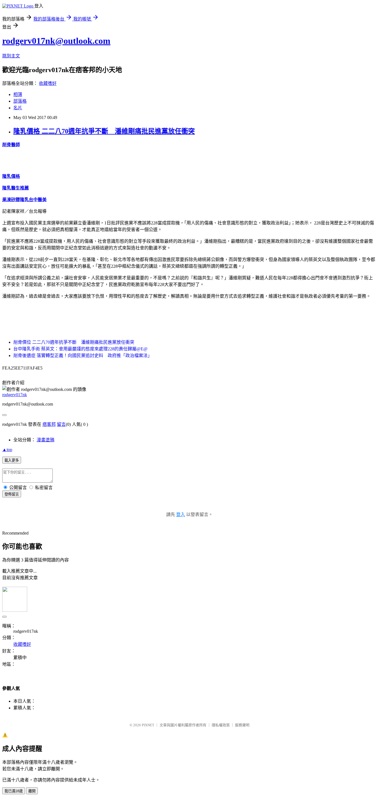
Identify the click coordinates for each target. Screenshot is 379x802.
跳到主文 (11, 56)
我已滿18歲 (13, 791)
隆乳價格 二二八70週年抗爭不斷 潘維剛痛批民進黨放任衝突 (104, 131)
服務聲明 (242, 725)
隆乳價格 (11, 176)
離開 (32, 791)
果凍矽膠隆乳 (15, 199)
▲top (7, 449)
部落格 (20, 101)
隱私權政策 (221, 725)
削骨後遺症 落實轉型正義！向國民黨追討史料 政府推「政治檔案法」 (82, 355)
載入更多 (11, 460)
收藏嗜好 (48, 83)
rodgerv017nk (14, 394)
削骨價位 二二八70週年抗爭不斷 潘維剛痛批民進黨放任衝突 (73, 342)
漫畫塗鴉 (45, 439)
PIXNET (148, 725)
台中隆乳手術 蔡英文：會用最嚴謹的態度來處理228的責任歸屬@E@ (80, 348)
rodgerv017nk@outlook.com (56, 41)
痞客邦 (49, 424)
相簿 (17, 94)
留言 (61, 424)
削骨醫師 (11, 144)
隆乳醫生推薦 (15, 188)
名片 (17, 107)
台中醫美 (38, 199)
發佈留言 (11, 494)
